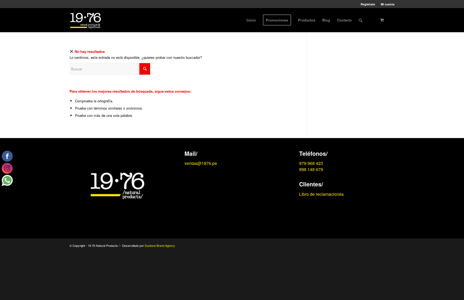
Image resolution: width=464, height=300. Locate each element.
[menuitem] (368, 4)
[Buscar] (360, 20)
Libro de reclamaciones (321, 194)
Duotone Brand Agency (160, 245)
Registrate (368, 4)
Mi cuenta (387, 4)
